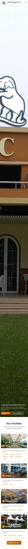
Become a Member (17, 413)
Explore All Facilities (14, 542)
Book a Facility (6, 413)
